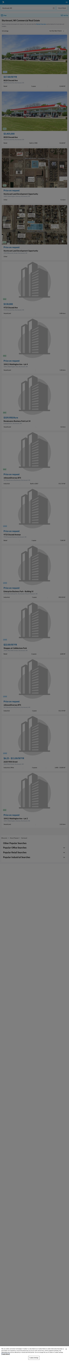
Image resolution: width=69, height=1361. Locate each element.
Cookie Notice (5, 1354)
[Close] (66, 1349)
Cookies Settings (33, 1357)
